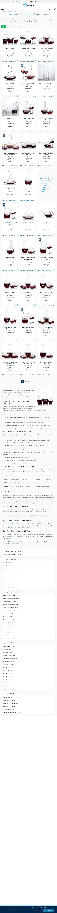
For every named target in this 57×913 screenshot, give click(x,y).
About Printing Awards (8, 571)
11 (31, 381)
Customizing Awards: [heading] (10, 559)
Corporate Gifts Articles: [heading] (11, 693)
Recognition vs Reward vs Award (10, 658)
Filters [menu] (3, 26)
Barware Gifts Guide (7, 697)
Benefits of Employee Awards (9, 595)
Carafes (15, 26)
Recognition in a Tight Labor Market (10, 689)
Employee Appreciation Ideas (9, 619)
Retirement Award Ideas (8, 638)
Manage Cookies (38, 910)
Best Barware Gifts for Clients (9, 700)
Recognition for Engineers (8, 676)
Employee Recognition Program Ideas (11, 598)
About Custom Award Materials (10, 575)
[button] (15, 1)
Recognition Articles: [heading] (10, 643)
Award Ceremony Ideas (8, 667)
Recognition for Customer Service (10, 682)
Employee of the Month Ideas (9, 628)
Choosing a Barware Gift (8, 709)
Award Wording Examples (8, 661)
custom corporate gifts (32, 541)
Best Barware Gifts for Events (9, 706)
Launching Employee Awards (9, 613)
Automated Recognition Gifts (9, 670)
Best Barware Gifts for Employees (10, 703)
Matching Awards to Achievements (10, 604)
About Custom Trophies (8, 578)
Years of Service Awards (8, 652)
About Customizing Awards (9, 562)
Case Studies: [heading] (8, 547)
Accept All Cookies (48, 910)
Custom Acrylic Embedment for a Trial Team (12, 551)
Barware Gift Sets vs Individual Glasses (11, 712)
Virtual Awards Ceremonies (9, 632)
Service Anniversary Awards (9, 610)
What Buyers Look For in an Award (10, 607)
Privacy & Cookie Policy (45, 907)
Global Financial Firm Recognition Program (12, 554)
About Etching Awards (8, 568)
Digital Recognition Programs (9, 601)
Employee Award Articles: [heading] (11, 592)
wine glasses (23, 541)
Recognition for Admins (8, 673)
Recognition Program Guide (9, 664)
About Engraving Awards (8, 565)
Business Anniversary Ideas (9, 646)
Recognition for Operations (9, 679)
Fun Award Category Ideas (9, 622)
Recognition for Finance (8, 686)
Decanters (48, 499)
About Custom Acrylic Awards (9, 581)
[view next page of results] (34, 381)
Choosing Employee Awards (9, 625)
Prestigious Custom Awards (9, 587)
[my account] (49, 10)
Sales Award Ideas (7, 635)
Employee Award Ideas (8, 616)
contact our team (14, 543)
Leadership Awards (7, 649)
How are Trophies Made (8, 584)
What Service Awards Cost (9, 655)
